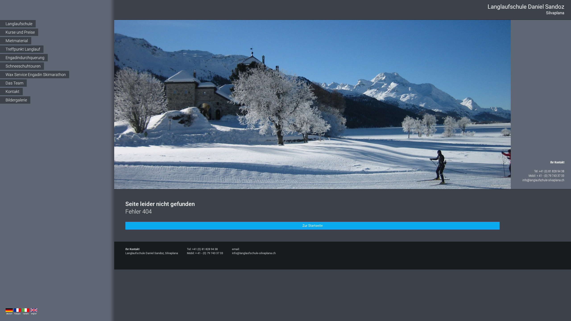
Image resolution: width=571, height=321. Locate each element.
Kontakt (12, 91)
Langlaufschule (19, 23)
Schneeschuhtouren (23, 66)
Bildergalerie (16, 100)
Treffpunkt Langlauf (23, 49)
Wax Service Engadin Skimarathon (36, 74)
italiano (26, 314)
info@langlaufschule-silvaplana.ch (543, 180)
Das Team (14, 83)
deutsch (9, 314)
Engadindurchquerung (25, 57)
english (34, 314)
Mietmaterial (17, 40)
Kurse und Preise (20, 32)
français (17, 314)
